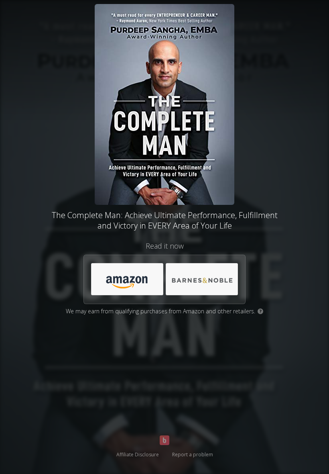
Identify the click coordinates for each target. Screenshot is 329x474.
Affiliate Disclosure (137, 454)
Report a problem (192, 454)
